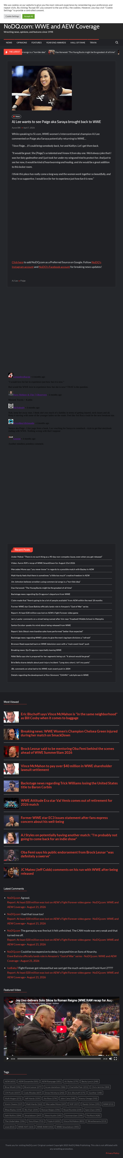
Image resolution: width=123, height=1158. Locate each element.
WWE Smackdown (68, 1127)
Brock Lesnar (33, 1087)
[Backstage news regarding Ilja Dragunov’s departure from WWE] (101, 52)
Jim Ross (50, 1098)
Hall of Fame (77, 42)
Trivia (93, 42)
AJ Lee (15, 280)
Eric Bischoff (76, 1092)
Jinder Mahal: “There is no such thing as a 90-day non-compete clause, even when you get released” (56, 556)
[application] (61, 1029)
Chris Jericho (100, 1087)
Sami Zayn (92, 1109)
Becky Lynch (90, 1081)
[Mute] (110, 1058)
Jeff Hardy (32, 1098)
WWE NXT (25, 1127)
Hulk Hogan (13, 1098)
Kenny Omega (88, 1098)
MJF (74, 1104)
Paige (23, 280)
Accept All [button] (28, 16)
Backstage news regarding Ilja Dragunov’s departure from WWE (40, 594)
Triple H (53, 1121)
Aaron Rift (16, 128)
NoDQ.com (13, 897)
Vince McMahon (73, 1121)
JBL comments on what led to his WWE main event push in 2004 (40, 668)
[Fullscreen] (115, 1058)
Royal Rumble (72, 1109)
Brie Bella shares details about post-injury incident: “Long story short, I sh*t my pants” (50, 662)
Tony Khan (36, 1121)
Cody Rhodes (32, 1092)
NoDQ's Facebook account (54, 266)
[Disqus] (61, 409)
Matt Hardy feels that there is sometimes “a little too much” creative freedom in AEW (50, 575)
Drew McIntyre (54, 1092)
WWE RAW (45, 1127)
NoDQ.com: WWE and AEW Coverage (51, 26)
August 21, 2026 (36, 907)
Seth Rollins (13, 1115)
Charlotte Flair (78, 1087)
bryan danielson (55, 1087)
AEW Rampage (51, 1081)
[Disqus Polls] (61, 329)
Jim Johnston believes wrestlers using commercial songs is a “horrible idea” (45, 581)
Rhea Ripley (13, 1109)
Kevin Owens (13, 1104)
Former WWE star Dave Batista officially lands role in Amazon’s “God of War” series (49, 606)
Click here (17, 262)
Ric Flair (31, 1109)
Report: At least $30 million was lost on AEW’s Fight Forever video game (44, 613)
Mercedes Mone (56, 1104)
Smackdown (33, 1115)
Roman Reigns (50, 1109)
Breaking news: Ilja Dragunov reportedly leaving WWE (36, 650)
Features (37, 42)
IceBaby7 (12, 968)
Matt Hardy (34, 1104)
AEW (10, 1081)
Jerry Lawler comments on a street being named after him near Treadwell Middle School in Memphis (57, 619)
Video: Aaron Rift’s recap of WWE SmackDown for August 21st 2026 (43, 563)
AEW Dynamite (28, 1081)
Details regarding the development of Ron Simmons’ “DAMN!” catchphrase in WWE (50, 675)
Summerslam (74, 1115)
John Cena (67, 1098)
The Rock (93, 1115)
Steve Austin (53, 1115)
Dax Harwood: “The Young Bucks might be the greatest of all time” (66, 52)
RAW (108, 1104)
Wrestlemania (97, 1121)
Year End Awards (56, 42)
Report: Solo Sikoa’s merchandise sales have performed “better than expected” (47, 631)
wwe (10, 1127)
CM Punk (12, 1092)
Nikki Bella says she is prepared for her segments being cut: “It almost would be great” (50, 656)
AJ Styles (71, 1081)
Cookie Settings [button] (12, 16)
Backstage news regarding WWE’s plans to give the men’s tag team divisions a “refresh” (51, 637)
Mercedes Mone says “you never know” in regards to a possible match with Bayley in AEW (52, 569)
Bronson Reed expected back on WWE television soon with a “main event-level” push (50, 644)
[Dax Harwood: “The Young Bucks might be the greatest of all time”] (32, 52)
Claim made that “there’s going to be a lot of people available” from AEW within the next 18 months (56, 600)
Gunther (95, 1092)
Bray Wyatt (13, 1087)
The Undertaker (15, 1121)
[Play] (7, 1058)
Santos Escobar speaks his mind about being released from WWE (41, 625)
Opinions (22, 42)
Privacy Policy (112, 1153)
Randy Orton (91, 1104)
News (9, 42)
